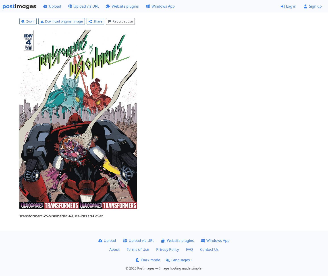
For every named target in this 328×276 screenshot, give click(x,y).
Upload (55, 6)
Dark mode (150, 259)
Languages (180, 259)
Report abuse (123, 21)
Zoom (30, 21)
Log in (291, 6)
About (114, 249)
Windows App (163, 6)
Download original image (64, 21)
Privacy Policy (167, 249)
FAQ (189, 249)
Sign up (315, 6)
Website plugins (125, 6)
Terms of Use (138, 249)
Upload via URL (86, 6)
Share (97, 21)
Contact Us (209, 249)
